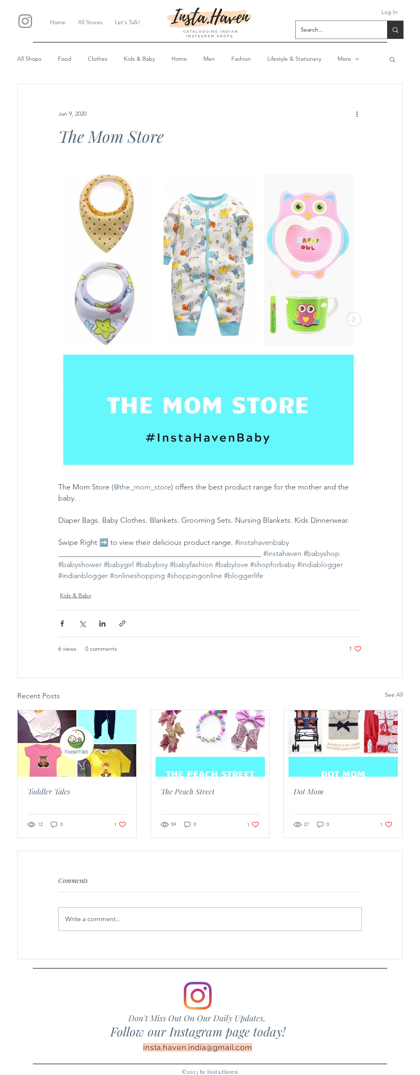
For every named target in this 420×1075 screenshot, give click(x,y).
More (344, 58)
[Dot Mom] (343, 743)
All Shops (29, 58)
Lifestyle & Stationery (294, 58)
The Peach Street (188, 791)
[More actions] (357, 114)
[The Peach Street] (210, 743)
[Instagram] (198, 996)
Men (209, 58)
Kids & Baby (139, 58)
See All (394, 694)
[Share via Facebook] (62, 623)
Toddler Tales (48, 791)
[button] (392, 59)
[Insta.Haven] (25, 21)
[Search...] (395, 30)
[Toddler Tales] (77, 743)
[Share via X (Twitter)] (82, 623)
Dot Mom (309, 791)
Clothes (97, 58)
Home (179, 58)
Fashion (241, 58)
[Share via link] (122, 623)
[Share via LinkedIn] (102, 623)
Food (64, 58)
